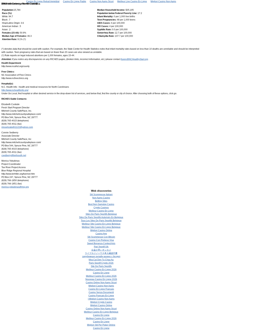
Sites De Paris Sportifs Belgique (101, 214)
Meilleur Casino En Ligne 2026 (101, 269)
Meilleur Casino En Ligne (101, 211)
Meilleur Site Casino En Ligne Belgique (101, 224)
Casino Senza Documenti (101, 292)
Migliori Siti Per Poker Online (101, 325)
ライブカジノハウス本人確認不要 (101, 253)
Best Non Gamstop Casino (101, 204)
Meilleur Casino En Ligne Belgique (101, 312)
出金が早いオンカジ (101, 250)
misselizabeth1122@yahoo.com (17, 127)
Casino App (101, 233)
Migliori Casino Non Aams (101, 286)
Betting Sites (101, 201)
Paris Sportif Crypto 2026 (101, 263)
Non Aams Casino (101, 198)
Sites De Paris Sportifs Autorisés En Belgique (101, 217)
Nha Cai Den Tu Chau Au (101, 259)
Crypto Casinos (101, 207)
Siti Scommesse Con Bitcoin (101, 237)
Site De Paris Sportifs (101, 266)
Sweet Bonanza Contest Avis (101, 243)
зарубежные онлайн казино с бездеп (101, 256)
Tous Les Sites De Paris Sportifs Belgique (101, 220)
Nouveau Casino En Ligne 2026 (101, 279)
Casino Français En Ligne (101, 295)
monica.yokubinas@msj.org (15, 187)
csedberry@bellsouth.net (13, 155)
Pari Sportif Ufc (101, 246)
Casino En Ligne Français (101, 289)
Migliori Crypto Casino (101, 302)
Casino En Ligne (101, 273)
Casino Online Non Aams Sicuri (101, 282)
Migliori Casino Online (101, 230)
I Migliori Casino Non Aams (101, 299)
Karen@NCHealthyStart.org (134, 59)
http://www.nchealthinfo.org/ (14, 90)
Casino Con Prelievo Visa (101, 240)
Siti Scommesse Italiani (101, 194)
